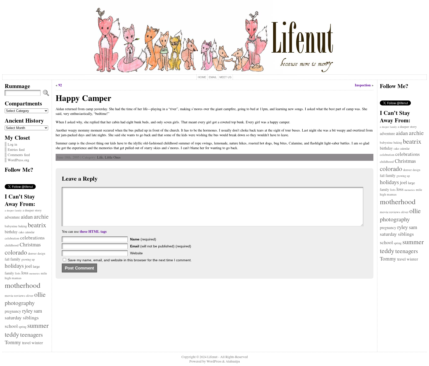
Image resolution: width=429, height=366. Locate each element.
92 (60, 85)
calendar (30, 232)
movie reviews (15, 295)
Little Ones (113, 157)
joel (28, 266)
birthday (11, 231)
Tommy (13, 342)
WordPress (214, 361)
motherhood (22, 285)
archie (41, 216)
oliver (29, 296)
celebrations (32, 237)
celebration (12, 238)
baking (22, 226)
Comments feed (19, 154)
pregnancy (13, 311)
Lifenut (212, 357)
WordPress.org (18, 160)
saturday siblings (22, 317)
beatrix (37, 224)
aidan (27, 216)
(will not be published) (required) (160, 246)
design (41, 253)
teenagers (31, 334)
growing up (28, 259)
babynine (11, 226)
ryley (27, 310)
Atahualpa (233, 361)
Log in (12, 144)
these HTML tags (93, 231)
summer (38, 325)
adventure (12, 217)
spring (22, 327)
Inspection (363, 85)
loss (24, 272)
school (11, 326)
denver (32, 253)
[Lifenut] (214, 37)
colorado (16, 252)
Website (136, 253)
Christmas (30, 244)
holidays (14, 265)
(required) (143, 239)
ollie (40, 294)
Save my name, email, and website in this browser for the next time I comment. (130, 260)
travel (26, 342)
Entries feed (16, 149)
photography (20, 303)
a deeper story (32, 210)
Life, (101, 157)
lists (17, 273)
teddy (12, 334)
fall (7, 259)
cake (21, 232)
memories (34, 273)
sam (38, 310)
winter (37, 342)
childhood (12, 245)
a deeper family (13, 210)
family (15, 259)
